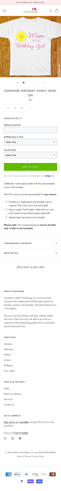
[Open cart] (56, 10)
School (7, 360)
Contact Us (9, 404)
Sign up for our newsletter (16, 422)
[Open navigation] (4, 10)
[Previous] (17, 82)
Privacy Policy (38, 456)
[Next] (43, 82)
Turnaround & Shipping (17, 243)
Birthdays (8, 365)
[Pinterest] (20, 438)
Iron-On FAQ (11, 253)
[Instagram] (12, 438)
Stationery (8, 349)
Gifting (7, 354)
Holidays (8, 344)
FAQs (6, 388)
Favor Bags (9, 370)
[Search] (50, 10)
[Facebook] (5, 438)
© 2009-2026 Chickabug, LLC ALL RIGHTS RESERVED (31, 452)
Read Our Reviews (13, 393)
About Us (8, 399)
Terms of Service (24, 456)
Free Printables (21, 433)
